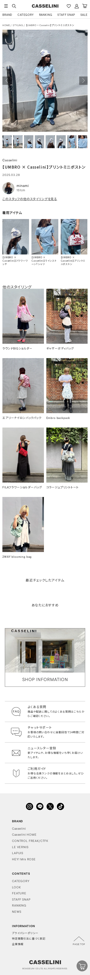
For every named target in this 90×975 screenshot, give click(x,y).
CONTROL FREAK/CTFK (30, 841)
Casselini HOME (24, 834)
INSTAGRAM (29, 806)
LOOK (16, 887)
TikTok (60, 806)
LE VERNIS (20, 847)
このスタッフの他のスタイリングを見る (29, 199)
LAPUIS (17, 853)
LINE (39, 806)
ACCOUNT (76, 6)
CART (84, 6)
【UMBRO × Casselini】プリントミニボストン (50, 25)
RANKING (45, 15)
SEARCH (14, 6)
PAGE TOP (79, 944)
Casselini (19, 828)
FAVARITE (68, 6)
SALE (84, 15)
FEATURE (19, 893)
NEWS (16, 911)
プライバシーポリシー (25, 933)
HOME (6, 25)
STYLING (18, 25)
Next (83, 81)
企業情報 (17, 944)
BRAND (7, 15)
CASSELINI (45, 6)
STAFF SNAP (66, 15)
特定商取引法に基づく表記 (28, 939)
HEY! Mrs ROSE (24, 859)
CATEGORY (26, 15)
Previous (6, 81)
